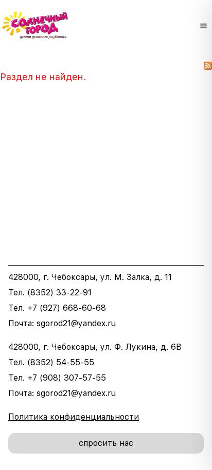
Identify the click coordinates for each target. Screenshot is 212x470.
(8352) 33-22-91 (59, 292)
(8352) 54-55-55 (60, 362)
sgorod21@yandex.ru (76, 323)
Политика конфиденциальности (73, 417)
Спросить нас (106, 443)
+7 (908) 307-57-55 (66, 378)
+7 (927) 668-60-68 (66, 308)
